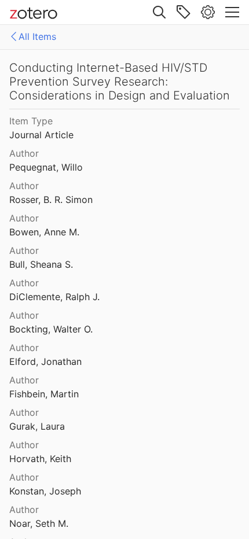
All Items (37, 36)
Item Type (31, 121)
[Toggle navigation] (232, 12)
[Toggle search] (159, 12)
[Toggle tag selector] (183, 12)
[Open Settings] (208, 12)
